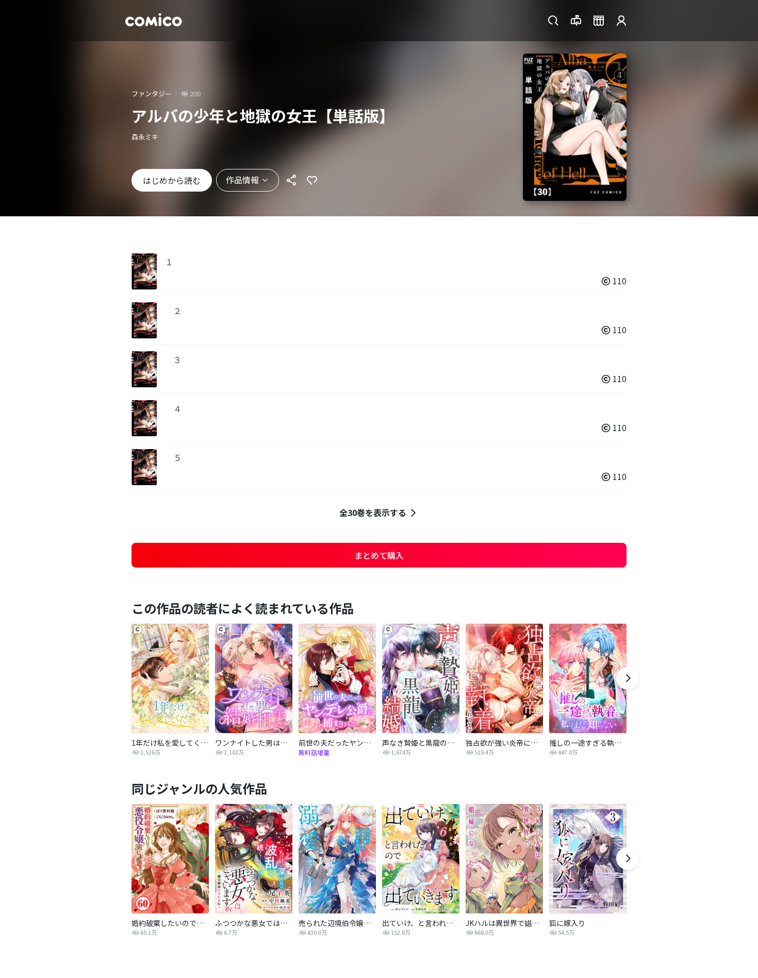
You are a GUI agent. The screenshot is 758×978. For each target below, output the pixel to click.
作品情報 (242, 180)
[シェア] (291, 180)
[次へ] (627, 678)
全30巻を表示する (372, 512)
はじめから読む (172, 180)
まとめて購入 (379, 555)
